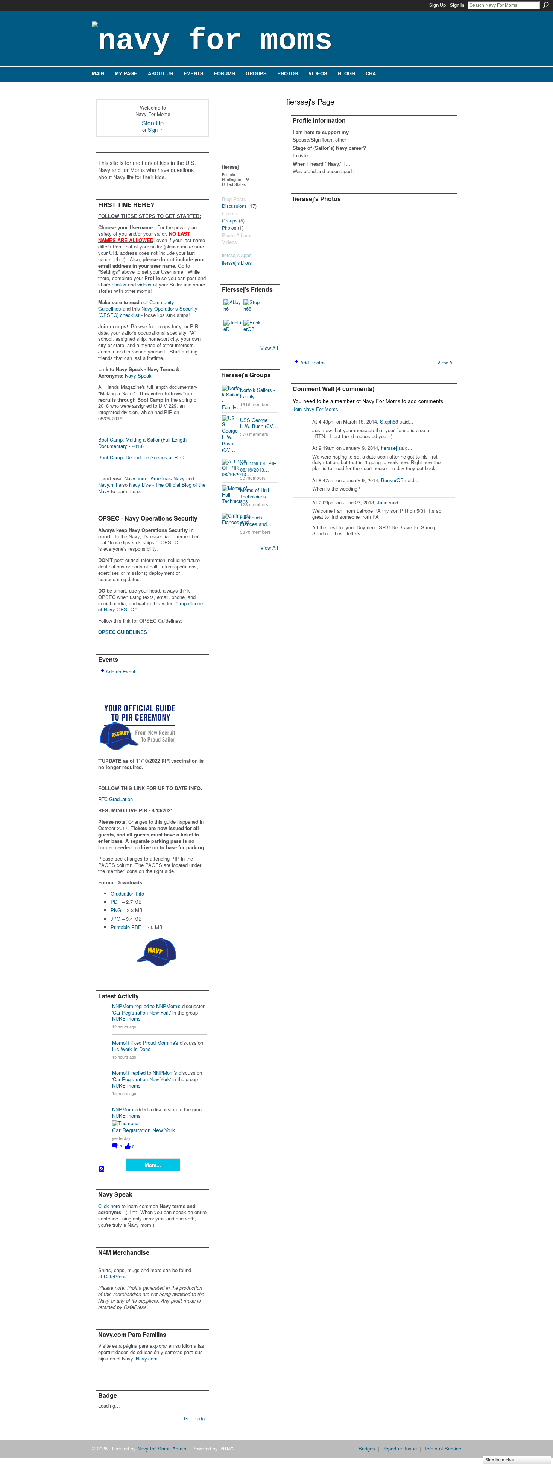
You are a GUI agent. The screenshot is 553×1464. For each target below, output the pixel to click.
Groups (229, 220)
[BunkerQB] (252, 329)
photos (119, 284)
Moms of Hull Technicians (254, 493)
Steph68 (389, 421)
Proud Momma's (160, 1042)
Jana (382, 502)
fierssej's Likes (237, 262)
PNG (116, 910)
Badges (367, 1448)
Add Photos (313, 362)
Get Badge (195, 1418)
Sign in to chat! (500, 1460)
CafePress (115, 1276)
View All (269, 348)
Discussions (234, 206)
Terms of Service (442, 1448)
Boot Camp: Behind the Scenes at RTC (141, 457)
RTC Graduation (115, 799)
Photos (229, 227)
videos (144, 284)
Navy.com (147, 1358)
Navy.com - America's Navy (154, 478)
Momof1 (121, 1042)
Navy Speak (138, 375)
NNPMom (122, 1006)
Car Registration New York (141, 1012)
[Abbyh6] (232, 308)
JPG (115, 918)
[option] (373, 279)
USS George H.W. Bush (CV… (259, 423)
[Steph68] (252, 308)
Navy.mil (107, 484)
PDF (115, 901)
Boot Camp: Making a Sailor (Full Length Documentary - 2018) (142, 442)
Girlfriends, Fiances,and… (256, 520)
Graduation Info (127, 893)
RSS (102, 1169)
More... (153, 1164)
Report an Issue (399, 1448)
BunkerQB (392, 480)
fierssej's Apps (236, 255)
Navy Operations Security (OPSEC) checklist (148, 311)
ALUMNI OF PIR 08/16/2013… (258, 466)
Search (546, 5)
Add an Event (120, 671)
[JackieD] (232, 329)
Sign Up (437, 5)
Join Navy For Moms (315, 409)
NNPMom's (168, 1006)
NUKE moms (126, 1018)
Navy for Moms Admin (161, 1448)
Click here (109, 1206)
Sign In (457, 5)
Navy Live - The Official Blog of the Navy (151, 488)
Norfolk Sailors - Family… (257, 393)
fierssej (389, 447)
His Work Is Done (131, 1049)
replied (142, 1006)
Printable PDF (126, 927)
